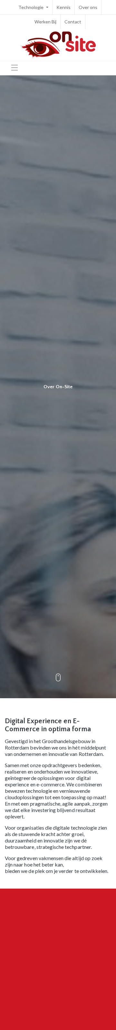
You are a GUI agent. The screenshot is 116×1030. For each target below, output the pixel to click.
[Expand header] (14, 67)
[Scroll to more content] (58, 678)
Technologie (31, 7)
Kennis (63, 7)
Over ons (88, 7)
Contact (72, 21)
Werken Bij (45, 21)
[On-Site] (58, 45)
